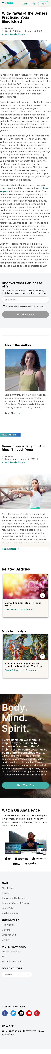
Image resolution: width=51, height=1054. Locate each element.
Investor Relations (11, 951)
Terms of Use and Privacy (15, 903)
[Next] (42, 595)
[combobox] (17, 974)
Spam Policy (8, 908)
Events (5, 939)
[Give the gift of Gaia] (34, 3)
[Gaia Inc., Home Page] (9, 3)
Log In (44, 3)
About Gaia (7, 888)
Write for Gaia (9, 934)
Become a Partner (11, 961)
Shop (4, 956)
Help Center (8, 924)
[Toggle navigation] (3, 3)
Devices (6, 893)
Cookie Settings (10, 913)
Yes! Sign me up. (25, 314)
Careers (6, 929)
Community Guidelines (13, 898)
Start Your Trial (25, 785)
